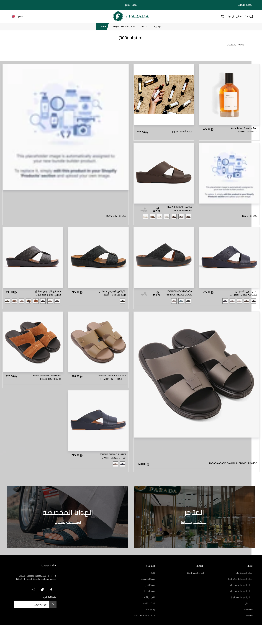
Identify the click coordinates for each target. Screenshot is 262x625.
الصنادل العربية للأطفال (195, 573)
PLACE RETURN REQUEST (144, 615)
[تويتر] (42, 589)
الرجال (158, 26)
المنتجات (231, 44)
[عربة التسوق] (222, 16)
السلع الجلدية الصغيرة (124, 26)
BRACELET (248, 609)
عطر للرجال (249, 603)
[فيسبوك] (51, 589)
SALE (103, 26)
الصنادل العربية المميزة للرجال (241, 585)
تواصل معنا (150, 609)
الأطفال (144, 26)
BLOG (152, 573)
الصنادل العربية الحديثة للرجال (242, 597)
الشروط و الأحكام (148, 597)
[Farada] (131, 16)
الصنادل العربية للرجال (245, 573)
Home (241, 44)
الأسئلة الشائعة (149, 603)
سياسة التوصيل (149, 591)
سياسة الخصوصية (148, 579)
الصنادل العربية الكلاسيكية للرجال (240, 579)
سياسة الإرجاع (150, 585)
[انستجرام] (33, 589)
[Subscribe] (52, 604)
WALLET (249, 615)
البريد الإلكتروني (49, 597)
